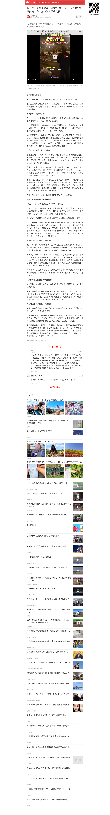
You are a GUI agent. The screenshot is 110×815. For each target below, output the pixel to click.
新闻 (33, 2)
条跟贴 (54, 387)
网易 (28, 2)
